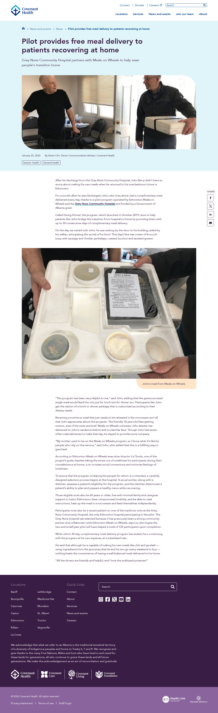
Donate (139, 5)
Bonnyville (17, 599)
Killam (14, 627)
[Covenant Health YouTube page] (121, 599)
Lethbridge (44, 592)
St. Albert (43, 613)
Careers (154, 5)
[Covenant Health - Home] (24, 674)
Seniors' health (31, 162)
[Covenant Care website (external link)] (51, 674)
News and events (159, 14)
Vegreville (43, 627)
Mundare (43, 606)
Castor (15, 613)
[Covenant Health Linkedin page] (128, 599)
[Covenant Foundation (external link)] (104, 674)
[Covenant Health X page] (114, 599)
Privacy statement (22, 703)
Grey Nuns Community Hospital (95, 204)
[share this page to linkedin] (210, 214)
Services (138, 14)
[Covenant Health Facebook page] (107, 599)
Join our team (185, 14)
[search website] (172, 587)
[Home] (24, 10)
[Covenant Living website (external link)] (78, 674)
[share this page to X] (210, 206)
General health (51, 162)
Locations (121, 14)
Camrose (16, 606)
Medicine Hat (45, 599)
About (203, 14)
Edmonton (17, 620)
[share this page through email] (210, 222)
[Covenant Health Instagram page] (101, 599)
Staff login (65, 703)
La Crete (16, 635)
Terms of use (46, 703)
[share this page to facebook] (210, 197)
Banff (14, 592)
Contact (125, 5)
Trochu (41, 620)
